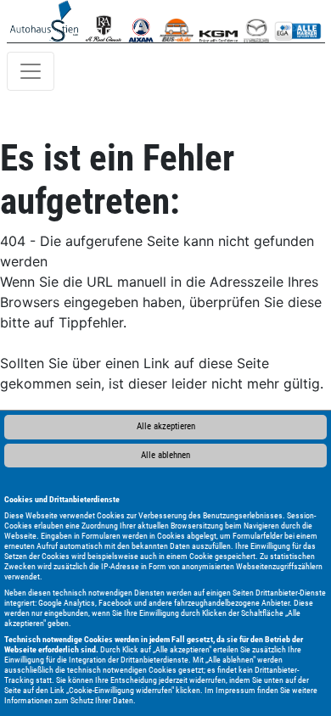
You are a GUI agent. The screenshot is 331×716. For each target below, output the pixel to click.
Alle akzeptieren (166, 426)
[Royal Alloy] (104, 21)
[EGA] (298, 21)
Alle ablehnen (165, 455)
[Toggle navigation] (30, 71)
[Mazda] (256, 21)
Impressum (235, 690)
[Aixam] (141, 21)
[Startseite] (44, 21)
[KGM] (218, 21)
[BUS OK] (176, 21)
